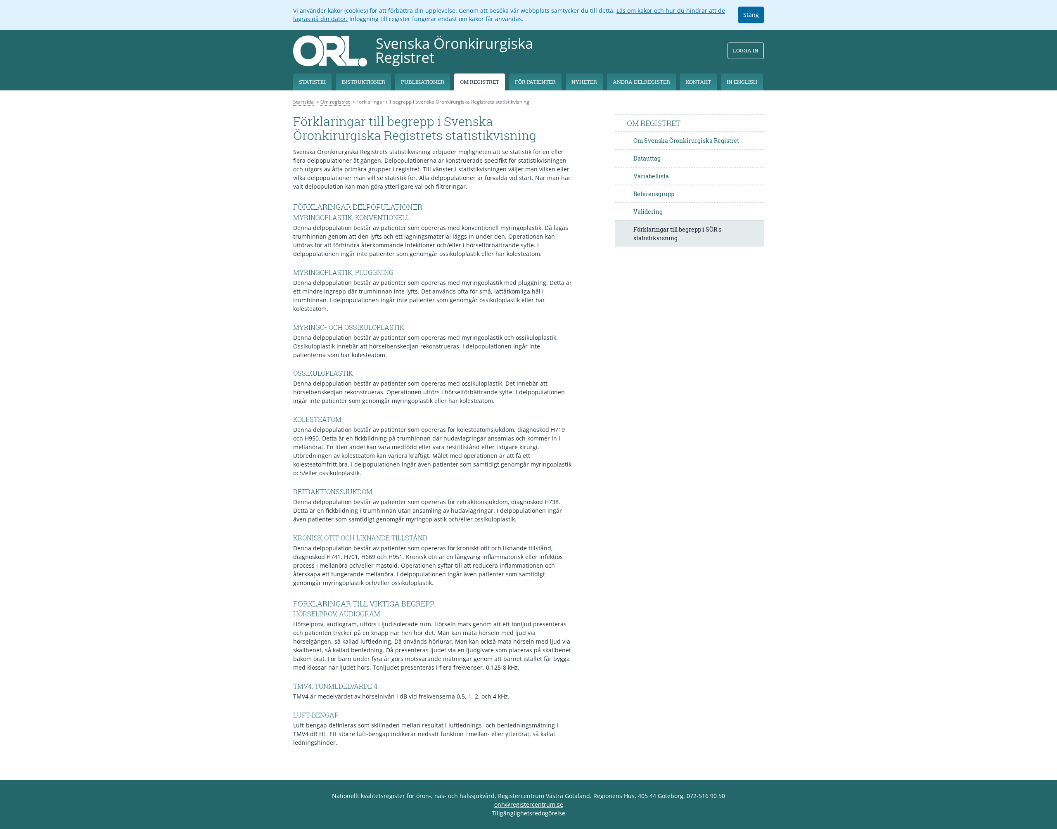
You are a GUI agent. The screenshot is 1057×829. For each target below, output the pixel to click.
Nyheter (584, 81)
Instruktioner (363, 81)
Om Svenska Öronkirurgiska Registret (686, 140)
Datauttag (647, 158)
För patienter (535, 81)
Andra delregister (641, 81)
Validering (648, 212)
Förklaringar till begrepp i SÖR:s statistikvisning (677, 233)
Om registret (479, 81)
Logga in (745, 50)
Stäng (751, 15)
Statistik (312, 81)
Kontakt (698, 81)
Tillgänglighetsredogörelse (528, 813)
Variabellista (651, 176)
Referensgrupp (653, 194)
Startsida (303, 101)
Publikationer (422, 81)
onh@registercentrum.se (528, 804)
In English (742, 81)
